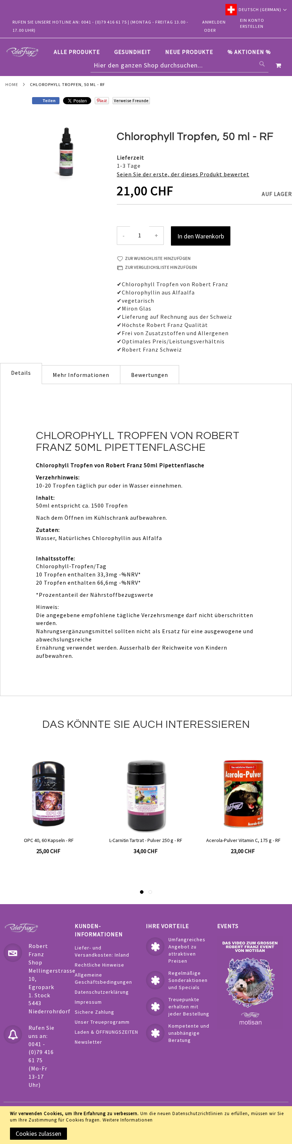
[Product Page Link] (48, 794)
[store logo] (22, 52)
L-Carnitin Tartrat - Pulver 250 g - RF (145, 840)
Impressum (88, 1002)
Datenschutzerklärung (102, 992)
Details (21, 372)
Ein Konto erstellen (252, 23)
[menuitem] (80, 52)
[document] (147, 1125)
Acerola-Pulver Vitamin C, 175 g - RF (243, 840)
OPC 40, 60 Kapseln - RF (49, 840)
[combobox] (179, 65)
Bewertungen (149, 374)
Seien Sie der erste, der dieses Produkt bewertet (183, 174)
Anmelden (214, 22)
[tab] (165, 52)
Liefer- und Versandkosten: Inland (102, 951)
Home (11, 84)
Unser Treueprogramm (102, 1022)
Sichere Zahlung (94, 1012)
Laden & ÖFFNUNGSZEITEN (106, 1032)
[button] (256, 9)
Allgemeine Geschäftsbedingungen (103, 978)
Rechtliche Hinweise (99, 965)
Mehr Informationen (81, 374)
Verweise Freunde (131, 100)
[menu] (166, 52)
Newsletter (88, 1042)
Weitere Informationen (128, 1120)
